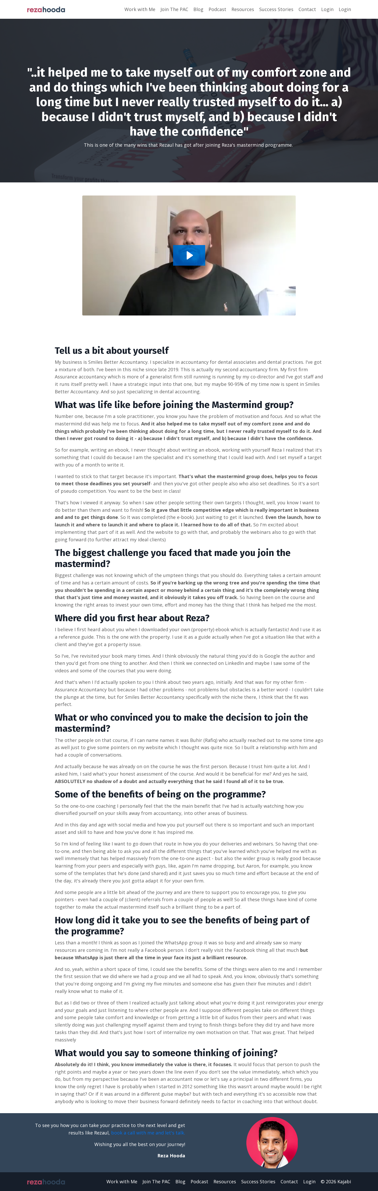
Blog (198, 9)
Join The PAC (174, 9)
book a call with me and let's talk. (148, 1133)
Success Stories (276, 9)
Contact (307, 9)
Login (327, 9)
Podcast (217, 9)
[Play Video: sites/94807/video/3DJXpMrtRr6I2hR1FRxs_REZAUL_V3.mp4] (189, 255)
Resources (242, 9)
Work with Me (139, 9)
